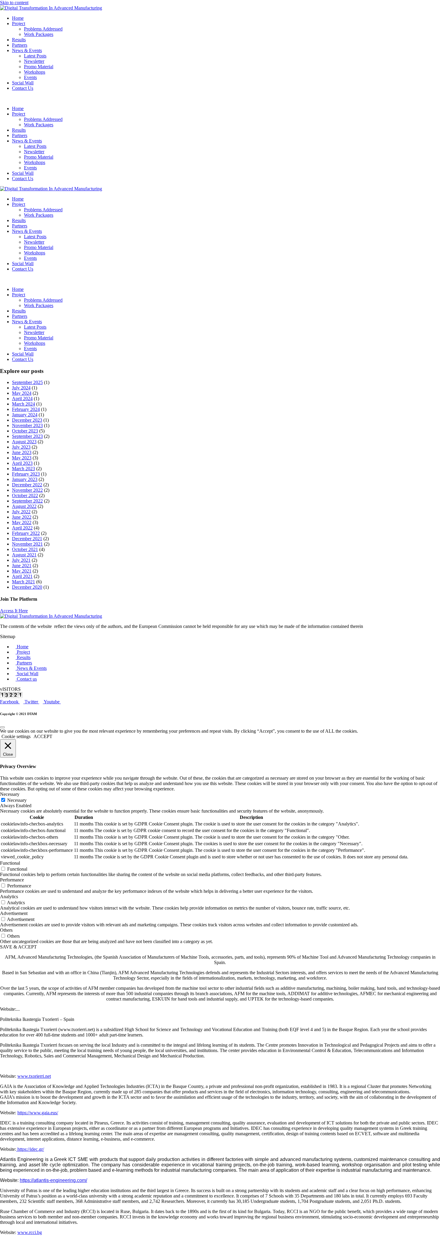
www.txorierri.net (34, 1076)
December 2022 (27, 484)
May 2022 (21, 522)
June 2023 (21, 452)
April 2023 (22, 463)
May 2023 (21, 457)
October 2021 (25, 549)
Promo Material (38, 66)
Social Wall (23, 82)
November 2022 (27, 490)
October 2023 (25, 430)
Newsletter (34, 61)
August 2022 (24, 506)
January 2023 (24, 479)
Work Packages (38, 34)
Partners (19, 45)
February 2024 (26, 409)
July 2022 (21, 511)
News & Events (27, 50)
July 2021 (21, 560)
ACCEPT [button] (43, 736)
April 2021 (22, 576)
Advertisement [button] (14, 913)
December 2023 (27, 420)
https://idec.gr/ (30, 1149)
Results (19, 39)
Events (30, 77)
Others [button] (6, 930)
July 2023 (21, 447)
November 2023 (27, 425)
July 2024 (21, 387)
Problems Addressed (43, 28)
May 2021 (21, 570)
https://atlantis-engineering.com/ (53, 1180)
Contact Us (22, 88)
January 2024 (24, 414)
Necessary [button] (9, 794)
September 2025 (27, 382)
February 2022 (26, 533)
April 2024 (22, 398)
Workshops (34, 72)
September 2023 (27, 436)
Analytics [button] (9, 896)
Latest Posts (35, 55)
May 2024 (21, 393)
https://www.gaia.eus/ (37, 1112)
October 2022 (25, 495)
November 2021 (27, 544)
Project (18, 23)
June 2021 (21, 565)
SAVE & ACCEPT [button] (18, 946)
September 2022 (27, 500)
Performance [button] (12, 879)
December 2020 (27, 587)
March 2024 (23, 403)
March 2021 (23, 581)
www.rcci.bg (29, 1232)
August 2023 (24, 441)
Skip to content (14, 2)
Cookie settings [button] (16, 736)
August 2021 (24, 554)
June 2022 (21, 517)
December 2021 (27, 538)
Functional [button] (10, 863)
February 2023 (26, 473)
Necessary (17, 800)
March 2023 (23, 468)
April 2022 (22, 527)
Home (18, 18)
